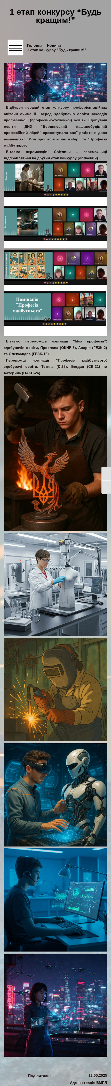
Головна (34, 45)
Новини (54, 45)
